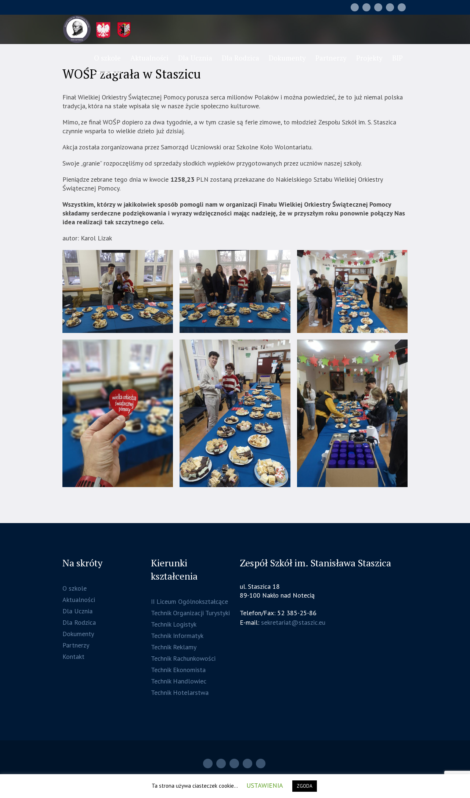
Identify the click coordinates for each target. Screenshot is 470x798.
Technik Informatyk (177, 635)
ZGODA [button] (304, 786)
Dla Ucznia (77, 611)
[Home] (355, 7)
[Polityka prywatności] (402, 7)
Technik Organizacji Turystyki (190, 613)
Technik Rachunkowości (183, 658)
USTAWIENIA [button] (264, 785)
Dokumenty (78, 634)
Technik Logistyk (173, 624)
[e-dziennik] (366, 7)
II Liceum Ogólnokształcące (189, 601)
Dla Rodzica (79, 622)
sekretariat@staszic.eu (293, 622)
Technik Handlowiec (178, 681)
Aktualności (78, 599)
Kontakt (73, 656)
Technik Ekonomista (178, 669)
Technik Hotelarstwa (180, 692)
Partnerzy (75, 645)
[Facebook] (378, 7)
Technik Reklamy (173, 647)
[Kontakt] (390, 7)
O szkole (74, 588)
